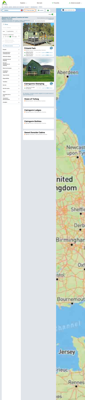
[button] (11, 36)
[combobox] (12, 10)
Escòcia (26, 6)
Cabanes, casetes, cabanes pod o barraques (14, 6)
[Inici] (4, 3)
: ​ (51, 19)
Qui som (39, 3)
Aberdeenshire (34, 6)
